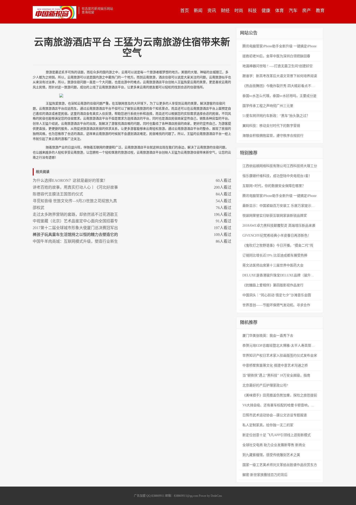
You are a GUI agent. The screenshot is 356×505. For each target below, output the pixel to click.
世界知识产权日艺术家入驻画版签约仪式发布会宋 (279, 355)
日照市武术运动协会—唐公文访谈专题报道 (274, 415)
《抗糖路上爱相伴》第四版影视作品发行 (272, 285)
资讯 (211, 10)
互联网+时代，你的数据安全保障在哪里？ (273, 186)
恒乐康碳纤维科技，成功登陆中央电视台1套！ (277, 176)
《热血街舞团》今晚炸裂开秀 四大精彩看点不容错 (280, 86)
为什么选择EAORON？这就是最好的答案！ (70, 180)
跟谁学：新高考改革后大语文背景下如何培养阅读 (279, 76)
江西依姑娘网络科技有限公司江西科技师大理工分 (279, 166)
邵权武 (38, 208)
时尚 (238, 10)
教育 (320, 10)
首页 (184, 10)
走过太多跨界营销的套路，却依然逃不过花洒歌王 (75, 214)
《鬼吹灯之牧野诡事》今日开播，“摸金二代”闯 (277, 245)
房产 (306, 10)
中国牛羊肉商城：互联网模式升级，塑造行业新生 (75, 241)
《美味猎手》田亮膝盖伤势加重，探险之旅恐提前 (279, 395)
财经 (225, 10)
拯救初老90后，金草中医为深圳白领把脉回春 (276, 56)
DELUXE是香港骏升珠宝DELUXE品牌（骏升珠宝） (281, 275)
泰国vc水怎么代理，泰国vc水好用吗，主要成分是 (279, 96)
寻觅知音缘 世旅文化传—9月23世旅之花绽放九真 (75, 201)
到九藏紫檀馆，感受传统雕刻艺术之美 (271, 455)
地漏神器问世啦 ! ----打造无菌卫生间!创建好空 (277, 66)
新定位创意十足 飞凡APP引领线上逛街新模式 (276, 435)
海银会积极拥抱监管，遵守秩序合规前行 (272, 135)
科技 (252, 10)
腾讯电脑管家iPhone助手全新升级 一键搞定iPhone (279, 46)
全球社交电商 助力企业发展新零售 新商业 (273, 445)
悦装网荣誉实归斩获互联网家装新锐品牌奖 (274, 215)
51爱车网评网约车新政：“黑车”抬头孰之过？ (276, 116)
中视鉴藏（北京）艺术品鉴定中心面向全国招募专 (75, 221)
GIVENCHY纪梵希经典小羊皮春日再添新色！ (276, 235)
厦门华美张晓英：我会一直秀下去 (267, 335)
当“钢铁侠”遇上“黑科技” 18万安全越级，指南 (276, 375)
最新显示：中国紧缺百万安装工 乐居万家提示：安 (280, 206)
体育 (279, 10)
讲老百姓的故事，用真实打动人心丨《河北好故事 (75, 187)
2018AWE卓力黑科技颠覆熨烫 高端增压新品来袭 (278, 225)
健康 (266, 10)
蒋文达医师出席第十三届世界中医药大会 (272, 265)
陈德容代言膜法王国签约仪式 (58, 194)
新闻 (198, 10)
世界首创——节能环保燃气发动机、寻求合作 (276, 305)
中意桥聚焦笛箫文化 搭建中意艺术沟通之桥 (275, 365)
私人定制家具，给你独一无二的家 (267, 425)
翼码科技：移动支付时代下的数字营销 (271, 126)
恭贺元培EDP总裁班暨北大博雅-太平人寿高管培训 (280, 345)
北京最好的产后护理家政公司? (265, 385)
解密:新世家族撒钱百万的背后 (264, 475)
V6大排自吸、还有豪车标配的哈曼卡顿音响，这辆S (281, 405)
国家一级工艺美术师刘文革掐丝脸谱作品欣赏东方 (279, 465)
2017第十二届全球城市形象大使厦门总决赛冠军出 (75, 228)
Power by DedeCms (210, 495)
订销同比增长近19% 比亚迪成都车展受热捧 (274, 255)
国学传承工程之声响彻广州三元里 (267, 106)
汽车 (293, 10)
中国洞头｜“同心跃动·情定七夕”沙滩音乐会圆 (276, 295)
